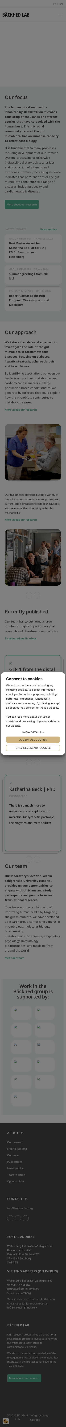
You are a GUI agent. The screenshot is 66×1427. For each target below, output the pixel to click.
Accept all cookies (33, 739)
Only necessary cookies (33, 747)
